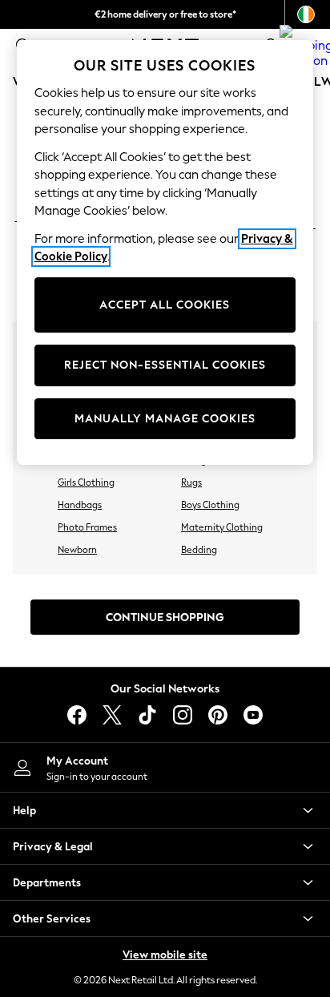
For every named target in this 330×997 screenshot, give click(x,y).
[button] (165, 810)
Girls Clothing (86, 482)
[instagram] (182, 715)
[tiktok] (147, 715)
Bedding (199, 549)
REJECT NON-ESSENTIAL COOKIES (165, 365)
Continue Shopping (165, 617)
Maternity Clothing (222, 527)
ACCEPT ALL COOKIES (164, 305)
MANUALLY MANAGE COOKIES (165, 419)
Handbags (80, 505)
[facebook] (77, 715)
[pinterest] (217, 715)
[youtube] (253, 715)
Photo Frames (87, 527)
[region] (165, 252)
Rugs (191, 482)
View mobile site (165, 955)
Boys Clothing (210, 505)
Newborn (77, 549)
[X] (112, 715)
